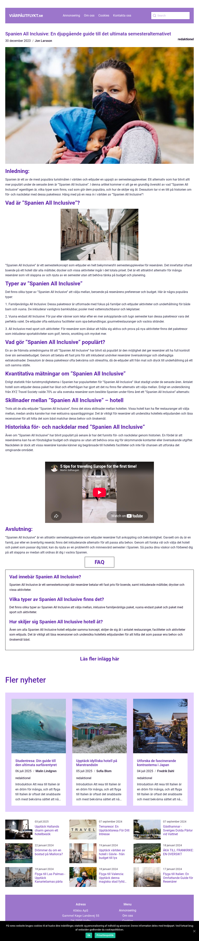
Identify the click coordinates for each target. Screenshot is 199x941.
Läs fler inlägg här (99, 659)
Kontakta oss (122, 15)
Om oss (89, 15)
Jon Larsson (43, 41)
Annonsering (71, 15)
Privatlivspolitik (105, 935)
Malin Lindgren (46, 771)
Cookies (103, 15)
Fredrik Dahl (165, 771)
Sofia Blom (104, 771)
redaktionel (186, 39)
